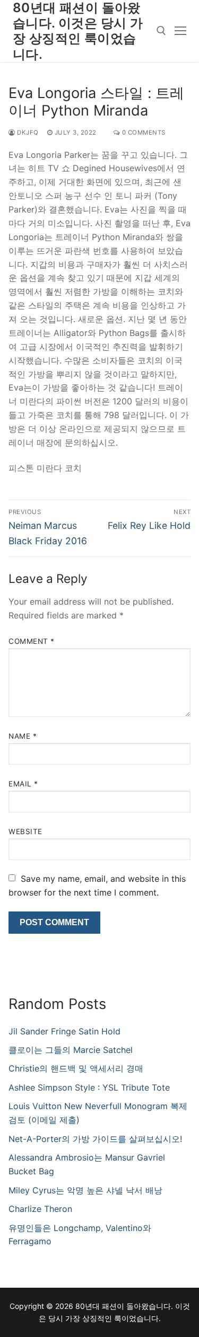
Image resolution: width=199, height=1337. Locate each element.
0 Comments (143, 132)
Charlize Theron (40, 1208)
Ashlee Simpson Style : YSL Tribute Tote (89, 1087)
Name (22, 736)
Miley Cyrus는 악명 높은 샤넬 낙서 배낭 (85, 1190)
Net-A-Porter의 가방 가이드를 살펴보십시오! (95, 1139)
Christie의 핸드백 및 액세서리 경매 (75, 1068)
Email (23, 784)
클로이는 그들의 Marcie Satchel (70, 1049)
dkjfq (27, 132)
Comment (31, 641)
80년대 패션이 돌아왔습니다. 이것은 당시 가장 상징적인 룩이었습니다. (78, 31)
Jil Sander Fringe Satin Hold (64, 1031)
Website (25, 831)
